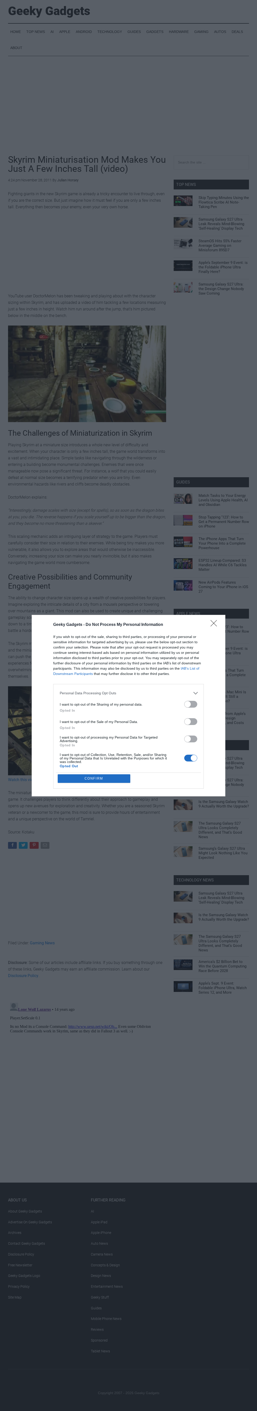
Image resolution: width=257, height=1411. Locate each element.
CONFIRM (94, 778)
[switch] (190, 704)
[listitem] (128, 693)
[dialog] (128, 705)
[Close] (215, 625)
